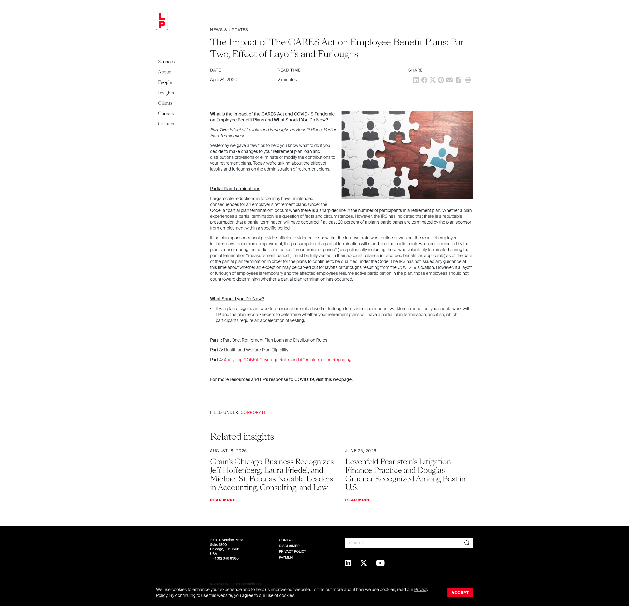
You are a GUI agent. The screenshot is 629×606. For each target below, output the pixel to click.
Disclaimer (289, 546)
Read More (223, 500)
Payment (287, 557)
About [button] (164, 72)
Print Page (468, 80)
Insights (166, 92)
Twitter (432, 80)
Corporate (254, 412)
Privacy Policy (292, 551)
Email (449, 80)
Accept (460, 592)
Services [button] (166, 61)
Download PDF (459, 80)
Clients (165, 103)
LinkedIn (416, 80)
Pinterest (441, 80)
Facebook (424, 80)
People (165, 82)
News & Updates (229, 29)
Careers (166, 113)
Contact (166, 123)
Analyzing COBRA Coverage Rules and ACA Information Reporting (287, 360)
